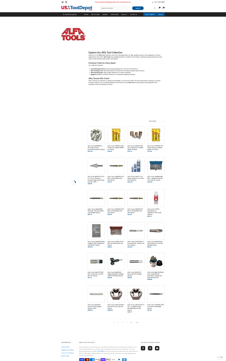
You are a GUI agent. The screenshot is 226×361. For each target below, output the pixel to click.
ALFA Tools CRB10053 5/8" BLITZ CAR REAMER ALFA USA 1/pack (116, 211)
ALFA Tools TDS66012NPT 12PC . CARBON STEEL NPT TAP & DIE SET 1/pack (155, 178)
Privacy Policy (65, 347)
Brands (86, 14)
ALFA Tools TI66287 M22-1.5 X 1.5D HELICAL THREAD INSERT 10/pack (135, 147)
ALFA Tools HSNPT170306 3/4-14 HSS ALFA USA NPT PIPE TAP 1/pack (95, 274)
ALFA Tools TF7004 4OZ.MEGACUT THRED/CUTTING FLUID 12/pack (154, 211)
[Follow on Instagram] (150, 348)
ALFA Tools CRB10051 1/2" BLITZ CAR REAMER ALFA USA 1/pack (135, 211)
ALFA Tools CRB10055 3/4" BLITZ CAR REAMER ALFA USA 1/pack (116, 178)
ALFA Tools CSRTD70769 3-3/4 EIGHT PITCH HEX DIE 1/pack (116, 306)
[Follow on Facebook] (143, 348)
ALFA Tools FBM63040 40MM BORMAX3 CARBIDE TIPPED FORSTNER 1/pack (116, 274)
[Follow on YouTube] (157, 348)
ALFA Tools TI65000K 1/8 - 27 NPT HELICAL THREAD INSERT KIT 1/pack (155, 147)
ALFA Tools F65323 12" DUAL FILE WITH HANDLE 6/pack (134, 274)
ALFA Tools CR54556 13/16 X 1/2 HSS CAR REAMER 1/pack (155, 306)
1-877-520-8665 (159, 2)
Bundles (105, 14)
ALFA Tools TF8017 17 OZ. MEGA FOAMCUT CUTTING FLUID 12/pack (135, 178)
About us (124, 14)
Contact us (133, 14)
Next (137, 322)
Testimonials (114, 14)
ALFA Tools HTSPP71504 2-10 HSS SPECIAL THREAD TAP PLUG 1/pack (135, 243)
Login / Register (149, 14)
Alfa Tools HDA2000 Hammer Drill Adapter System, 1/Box (95, 306)
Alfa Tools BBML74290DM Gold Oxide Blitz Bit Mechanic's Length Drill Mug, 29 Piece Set (155, 274)
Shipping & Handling (67, 350)
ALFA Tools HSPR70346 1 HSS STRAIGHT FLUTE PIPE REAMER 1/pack (155, 243)
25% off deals (95, 14)
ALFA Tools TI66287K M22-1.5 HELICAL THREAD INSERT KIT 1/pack (116, 147)
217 (131, 322)
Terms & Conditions (67, 353)
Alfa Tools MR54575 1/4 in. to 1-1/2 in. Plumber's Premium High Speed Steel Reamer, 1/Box (96, 179)
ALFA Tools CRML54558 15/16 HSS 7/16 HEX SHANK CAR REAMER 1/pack (96, 211)
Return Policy (65, 356)
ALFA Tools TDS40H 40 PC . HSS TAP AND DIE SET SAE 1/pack (116, 243)
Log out (160, 14)
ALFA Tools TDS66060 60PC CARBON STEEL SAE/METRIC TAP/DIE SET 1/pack (96, 243)
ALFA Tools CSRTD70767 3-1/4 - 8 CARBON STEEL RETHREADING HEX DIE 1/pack (136, 307)
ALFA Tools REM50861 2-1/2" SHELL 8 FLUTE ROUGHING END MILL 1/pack (96, 147)
